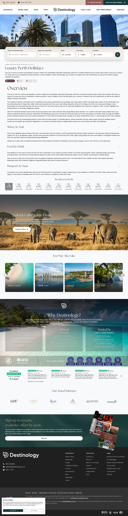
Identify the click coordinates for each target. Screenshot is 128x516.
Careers (88, 465)
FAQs (87, 474)
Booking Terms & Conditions (116, 457)
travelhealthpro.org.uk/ (69, 501)
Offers (46, 10)
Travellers (95, 50)
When (62, 50)
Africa (67, 474)
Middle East (68, 460)
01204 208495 (10, 464)
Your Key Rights (111, 460)
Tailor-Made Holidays (103, 10)
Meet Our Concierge (92, 462)
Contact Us (89, 457)
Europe (67, 462)
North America (69, 471)
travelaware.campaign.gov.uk (79, 498)
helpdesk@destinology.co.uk (15, 467)
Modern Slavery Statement (115, 462)
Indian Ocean (69, 457)
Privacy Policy (111, 465)
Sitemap (109, 474)
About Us (89, 460)
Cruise (67, 480)
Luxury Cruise (85, 10)
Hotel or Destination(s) (15, 50)
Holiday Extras (90, 471)
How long (80, 50)
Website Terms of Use (113, 468)
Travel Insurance (91, 468)
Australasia (68, 477)
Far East (67, 468)
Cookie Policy (111, 471)
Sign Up (44, 438)
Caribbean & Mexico (71, 465)
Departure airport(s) (44, 50)
